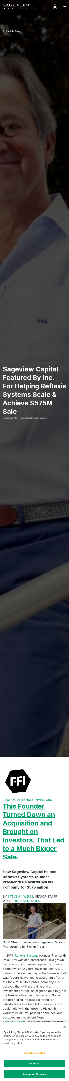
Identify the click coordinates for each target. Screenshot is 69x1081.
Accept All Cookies (34, 1074)
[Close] (65, 1027)
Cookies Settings (34, 1052)
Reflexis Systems (26, 955)
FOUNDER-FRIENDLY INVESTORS (27, 800)
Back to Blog (13, 31)
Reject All (34, 1063)
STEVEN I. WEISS (20, 896)
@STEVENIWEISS (27, 901)
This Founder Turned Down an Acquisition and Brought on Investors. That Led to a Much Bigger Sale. (33, 831)
